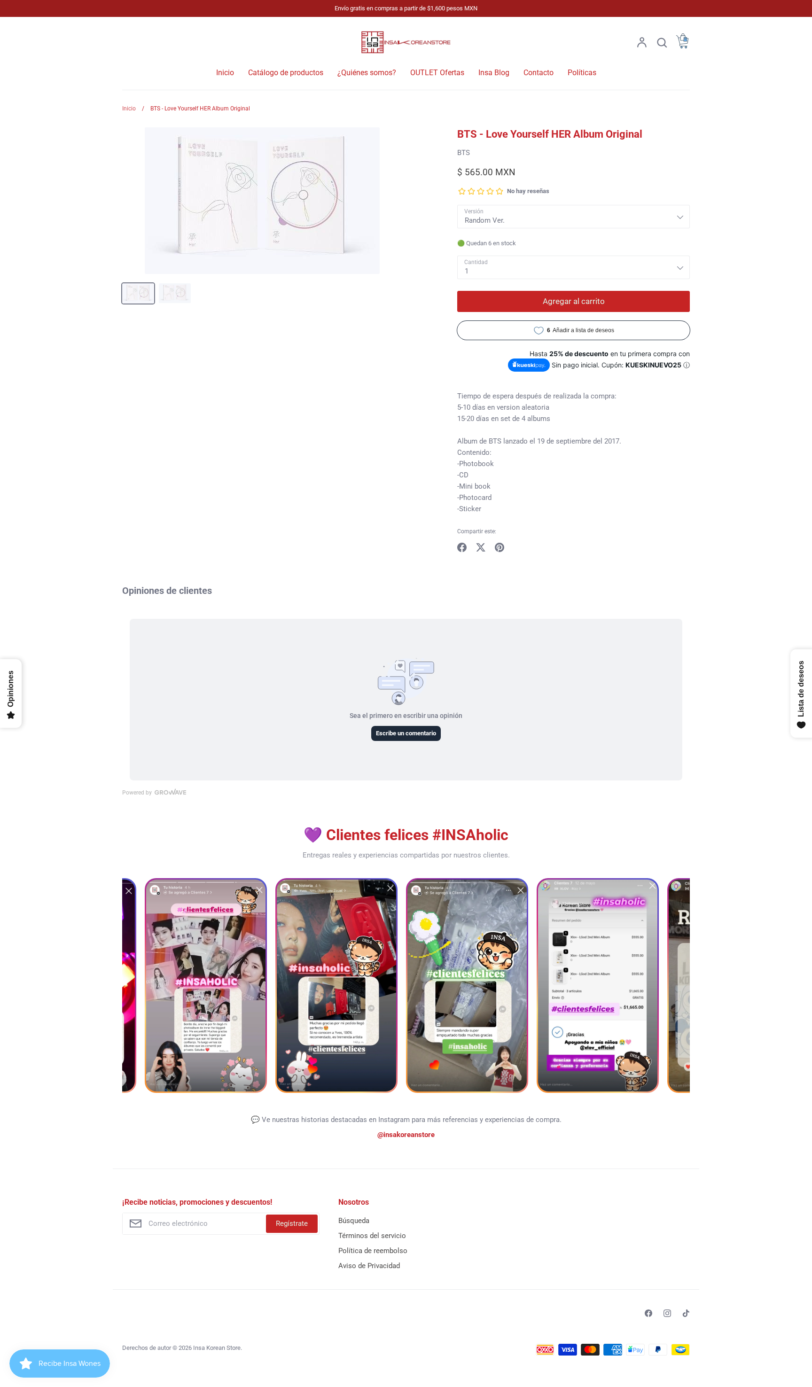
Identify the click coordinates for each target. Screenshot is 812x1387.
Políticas (582, 72)
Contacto (538, 72)
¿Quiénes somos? (366, 72)
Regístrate (292, 1223)
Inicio (225, 72)
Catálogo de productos (285, 72)
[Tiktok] (686, 1313)
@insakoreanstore (406, 1134)
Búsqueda (353, 1220)
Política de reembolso (372, 1251)
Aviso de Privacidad (369, 1266)
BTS (463, 152)
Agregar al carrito (574, 301)
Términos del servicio (372, 1235)
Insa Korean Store (217, 1347)
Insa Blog (493, 72)
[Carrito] (682, 46)
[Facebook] (648, 1313)
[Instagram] (667, 1313)
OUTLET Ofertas (437, 72)
